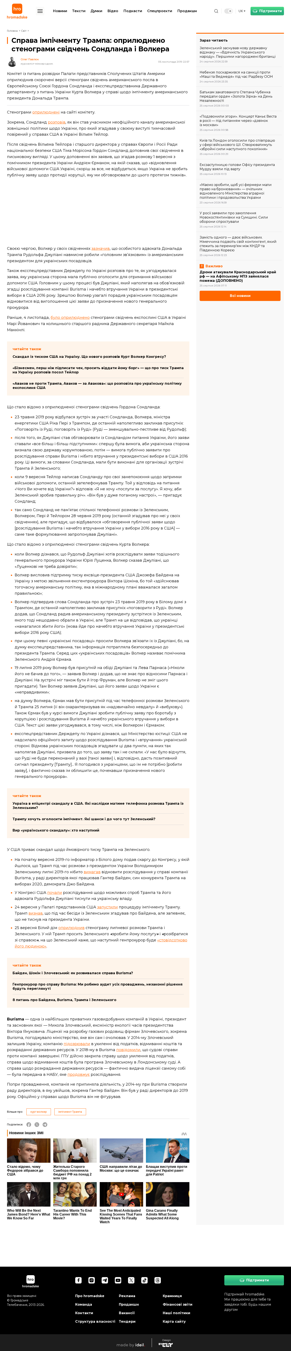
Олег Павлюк (30, 59)
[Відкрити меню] (40, 11)
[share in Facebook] (28, 1124)
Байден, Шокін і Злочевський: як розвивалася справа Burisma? (73, 973)
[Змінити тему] (228, 11)
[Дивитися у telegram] (105, 1280)
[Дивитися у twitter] (131, 1280)
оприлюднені (46, 112)
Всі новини (240, 296)
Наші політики (176, 1313)
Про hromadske (89, 1296)
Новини (60, 11)
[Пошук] (216, 11)
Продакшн (187, 11)
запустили (107, 907)
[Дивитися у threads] (157, 1280)
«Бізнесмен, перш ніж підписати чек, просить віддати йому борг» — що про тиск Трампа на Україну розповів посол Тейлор (98, 370)
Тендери (127, 1321)
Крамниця (172, 1296)
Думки (96, 11)
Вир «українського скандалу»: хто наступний (56, 830)
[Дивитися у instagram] (91, 1280)
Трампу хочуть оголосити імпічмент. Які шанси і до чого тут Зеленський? (84, 819)
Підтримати (270, 11)
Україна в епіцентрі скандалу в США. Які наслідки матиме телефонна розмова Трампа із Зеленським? (98, 805)
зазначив (100, 248)
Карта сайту (174, 1321)
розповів (56, 122)
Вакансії (127, 1313)
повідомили (128, 1049)
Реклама (127, 1296)
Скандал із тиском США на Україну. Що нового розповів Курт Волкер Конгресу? (89, 357)
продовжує (79, 1074)
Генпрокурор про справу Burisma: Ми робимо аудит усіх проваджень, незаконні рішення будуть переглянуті (98, 986)
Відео (112, 11)
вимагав (92, 872)
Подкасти (132, 11)
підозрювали (77, 1044)
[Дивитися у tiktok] (144, 1280)
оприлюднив (71, 927)
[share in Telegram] (45, 1124)
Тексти (78, 11)
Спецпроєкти (159, 11)
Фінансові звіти (177, 1304)
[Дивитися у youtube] (118, 1280)
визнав (36, 913)
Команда (83, 1304)
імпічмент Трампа (70, 1111)
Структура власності (95, 1321)
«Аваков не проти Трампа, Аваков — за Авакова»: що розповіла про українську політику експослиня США (97, 385)
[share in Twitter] (37, 1124)
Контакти (84, 1313)
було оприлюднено (70, 317)
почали (54, 892)
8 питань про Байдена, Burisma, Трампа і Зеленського (64, 1000)
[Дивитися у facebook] (78, 1280)
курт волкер (38, 1111)
